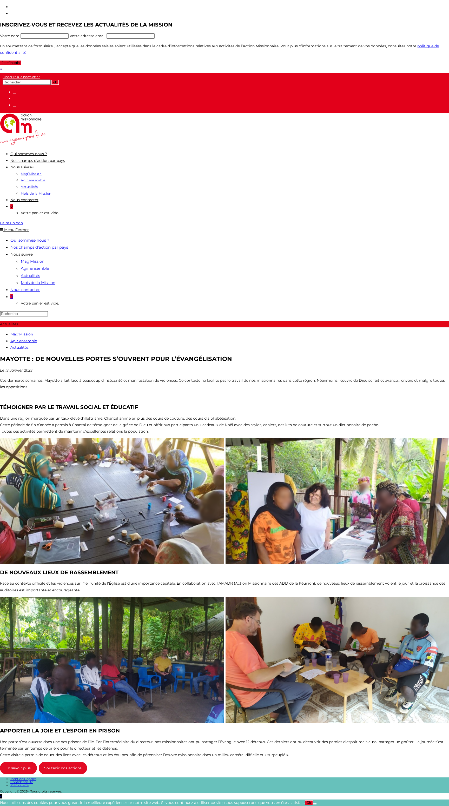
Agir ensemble (35, 268)
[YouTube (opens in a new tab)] (14, 105)
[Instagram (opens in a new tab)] (14, 98)
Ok (309, 803)
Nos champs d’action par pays (39, 247)
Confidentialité (21, 782)
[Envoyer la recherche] (51, 314)
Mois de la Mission (38, 282)
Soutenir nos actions (63, 768)
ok (55, 82)
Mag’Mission (32, 261)
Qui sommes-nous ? (29, 240)
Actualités (30, 275)
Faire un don (11, 223)
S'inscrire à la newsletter (21, 77)
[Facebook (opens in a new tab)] (14, 92)
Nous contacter (25, 289)
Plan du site (19, 785)
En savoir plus (18, 768)
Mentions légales (23, 779)
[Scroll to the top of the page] (1, 796)
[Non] (314, 803)
